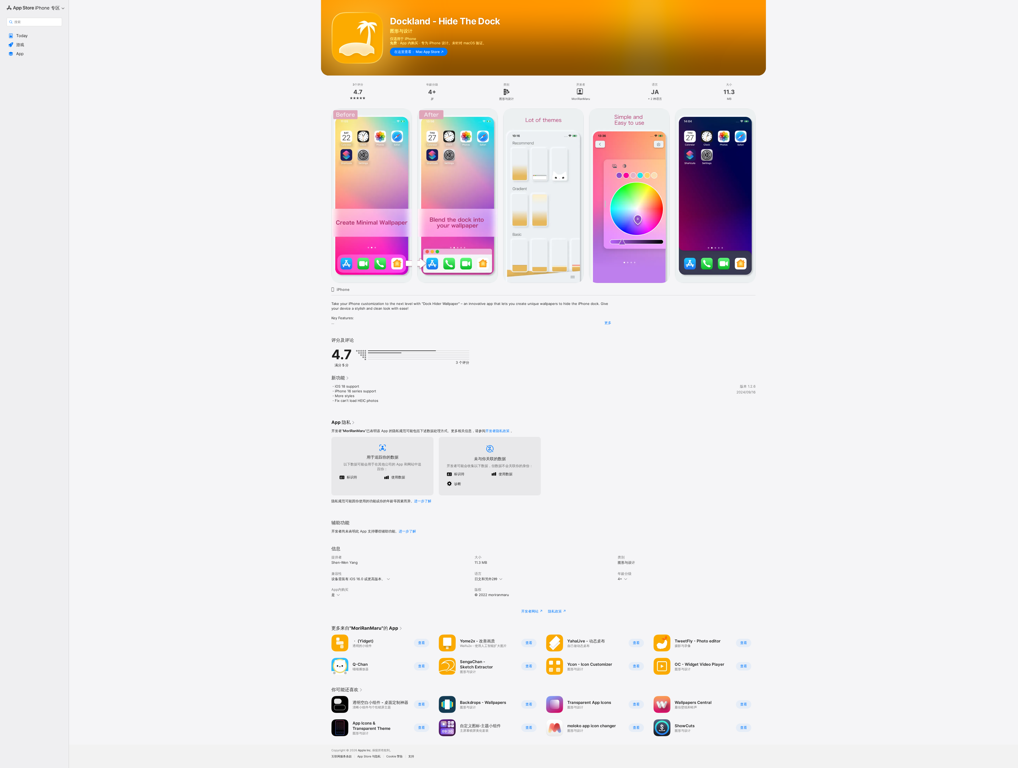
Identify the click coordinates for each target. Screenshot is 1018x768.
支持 (411, 756)
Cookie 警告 (394, 756)
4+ (620, 579)
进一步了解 (422, 501)
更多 (607, 323)
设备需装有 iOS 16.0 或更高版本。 (358, 579)
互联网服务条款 (341, 756)
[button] (34, 36)
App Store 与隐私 (369, 756)
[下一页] (761, 195)
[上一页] (326, 195)
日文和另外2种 (486, 579)
